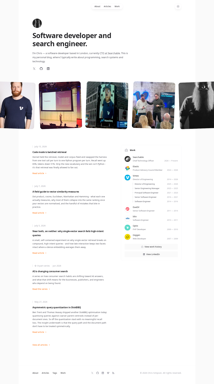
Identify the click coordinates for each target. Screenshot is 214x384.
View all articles (40, 344)
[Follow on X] (34, 68)
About (97, 6)
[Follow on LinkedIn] (48, 68)
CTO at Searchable (110, 53)
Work (117, 6)
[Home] (37, 23)
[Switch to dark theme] (178, 6)
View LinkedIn (153, 254)
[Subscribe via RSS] (113, 373)
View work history (153, 246)
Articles (107, 6)
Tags (55, 372)
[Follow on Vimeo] (108, 373)
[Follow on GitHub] (41, 68)
